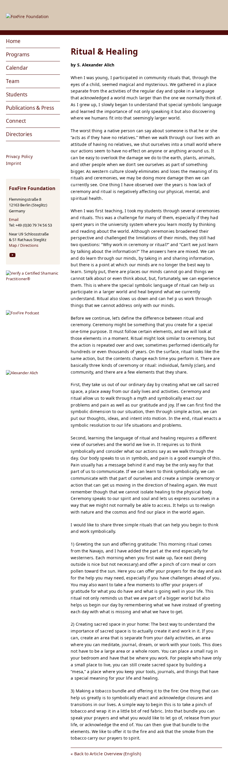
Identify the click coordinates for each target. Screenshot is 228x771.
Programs (18, 54)
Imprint (13, 163)
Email (13, 219)
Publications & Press (30, 107)
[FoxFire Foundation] (114, 10)
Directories (19, 134)
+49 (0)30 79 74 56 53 (33, 225)
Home (13, 41)
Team (12, 81)
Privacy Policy (19, 156)
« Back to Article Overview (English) (106, 753)
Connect (16, 120)
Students (17, 94)
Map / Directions (23, 245)
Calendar (17, 67)
